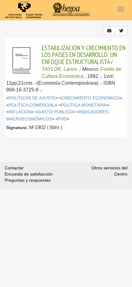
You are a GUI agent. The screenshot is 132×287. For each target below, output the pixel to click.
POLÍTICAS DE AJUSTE (32, 98)
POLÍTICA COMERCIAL (32, 105)
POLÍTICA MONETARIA (84, 105)
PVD (62, 119)
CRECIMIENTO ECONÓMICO (90, 98)
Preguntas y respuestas (28, 180)
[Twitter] (121, 30)
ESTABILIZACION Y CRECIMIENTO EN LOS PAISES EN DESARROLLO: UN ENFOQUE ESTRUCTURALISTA (84, 54)
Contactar (14, 167)
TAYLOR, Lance (59, 69)
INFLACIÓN (20, 112)
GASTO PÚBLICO (55, 112)
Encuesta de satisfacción (29, 174)
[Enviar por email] (109, 30)
